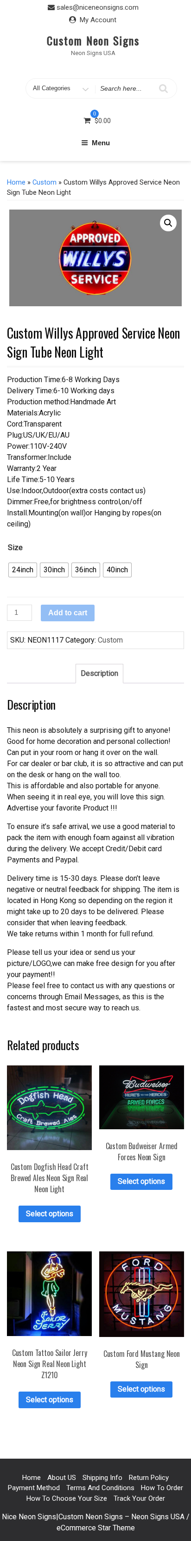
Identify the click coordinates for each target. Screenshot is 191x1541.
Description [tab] (99, 673)
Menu (101, 143)
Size (15, 547)
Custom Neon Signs (93, 40)
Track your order (139, 1498)
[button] (168, 223)
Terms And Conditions (100, 1488)
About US (61, 1477)
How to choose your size (66, 1498)
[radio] (23, 570)
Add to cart (67, 613)
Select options (49, 1213)
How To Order (162, 1488)
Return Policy (149, 1477)
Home (16, 182)
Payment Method (34, 1488)
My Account (98, 20)
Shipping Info (102, 1477)
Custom (44, 182)
